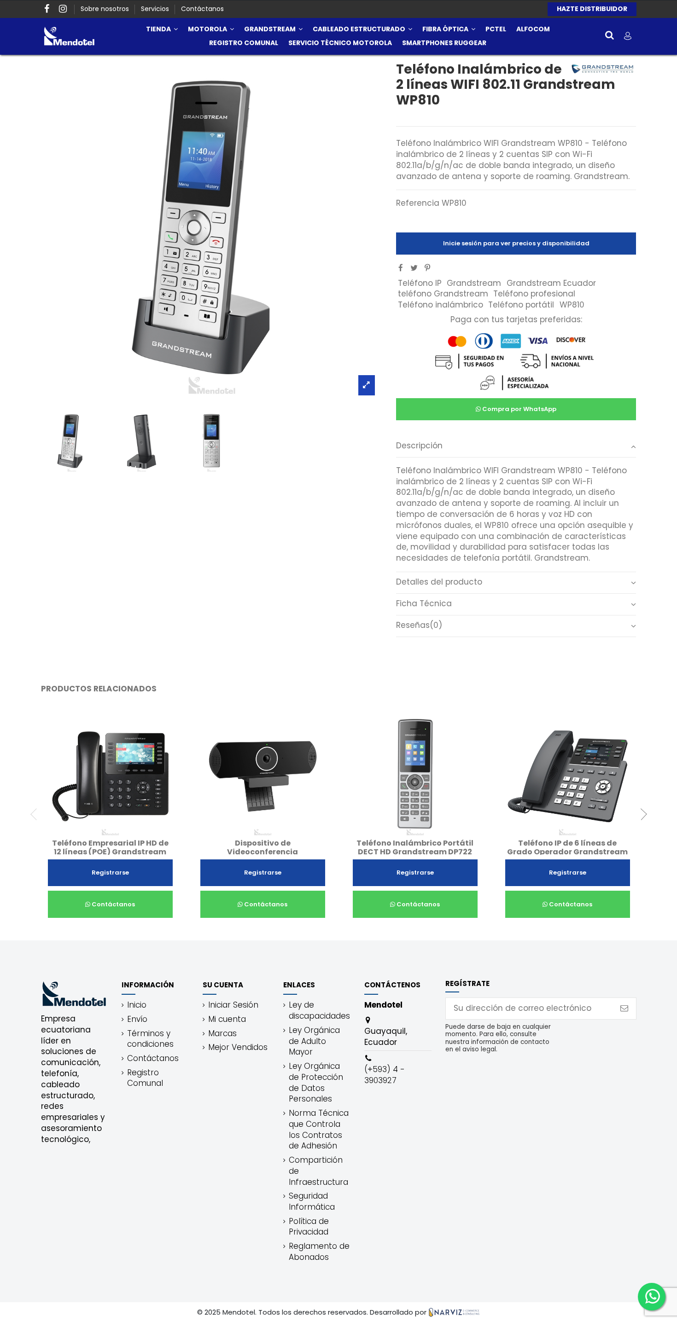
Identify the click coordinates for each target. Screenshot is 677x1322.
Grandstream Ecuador (551, 283)
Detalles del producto (439, 582)
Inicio (136, 1005)
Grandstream (474, 283)
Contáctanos (202, 8)
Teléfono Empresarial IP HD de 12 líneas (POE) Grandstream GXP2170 (110, 852)
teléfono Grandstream (443, 293)
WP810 (572, 304)
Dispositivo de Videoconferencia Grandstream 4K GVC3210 (263, 852)
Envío (137, 1019)
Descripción (419, 446)
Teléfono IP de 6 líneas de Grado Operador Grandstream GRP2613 (567, 852)
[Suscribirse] (624, 1008)
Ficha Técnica (424, 603)
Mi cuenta (227, 1019)
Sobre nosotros (106, 8)
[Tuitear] (414, 267)
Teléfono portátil (521, 304)
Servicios (156, 8)
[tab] (516, 447)
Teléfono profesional (534, 293)
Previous (36, 814)
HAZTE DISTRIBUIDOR (592, 8)
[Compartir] (400, 267)
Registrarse (110, 872)
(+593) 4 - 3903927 (384, 1075)
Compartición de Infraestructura (318, 1171)
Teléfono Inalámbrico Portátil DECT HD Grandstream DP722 (414, 847)
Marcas (222, 1033)
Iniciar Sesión (233, 1005)
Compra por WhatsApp (518, 409)
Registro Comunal (145, 1078)
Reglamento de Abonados (319, 1252)
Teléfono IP (420, 283)
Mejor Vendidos (238, 1047)
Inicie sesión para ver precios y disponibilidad (516, 243)
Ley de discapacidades (319, 1010)
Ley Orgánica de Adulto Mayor (314, 1041)
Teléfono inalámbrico (440, 304)
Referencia (417, 203)
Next (641, 814)
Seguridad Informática (312, 1201)
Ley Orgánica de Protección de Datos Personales (316, 1082)
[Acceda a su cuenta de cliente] (627, 35)
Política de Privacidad (309, 1227)
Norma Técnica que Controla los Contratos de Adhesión (319, 1129)
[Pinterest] (427, 267)
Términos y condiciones (150, 1039)
